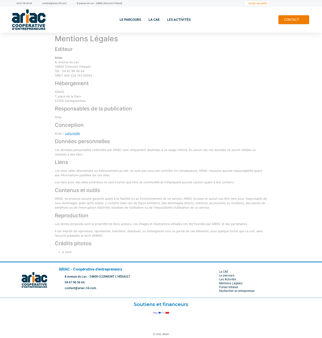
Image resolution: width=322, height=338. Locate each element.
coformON (72, 133)
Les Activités (179, 20)
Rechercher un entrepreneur (237, 291)
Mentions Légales (231, 283)
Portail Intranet (228, 287)
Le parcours (130, 20)
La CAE (154, 20)
